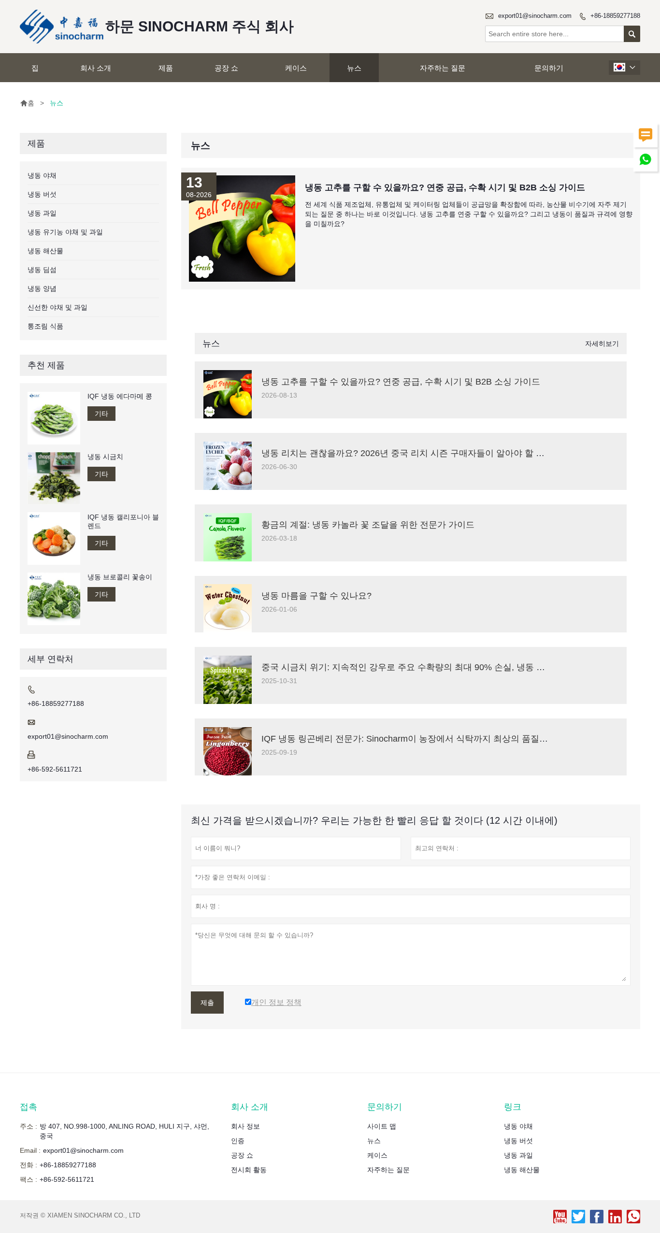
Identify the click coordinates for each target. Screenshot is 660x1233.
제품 (165, 68)
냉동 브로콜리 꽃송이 (119, 577)
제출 (207, 1002)
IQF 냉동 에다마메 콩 (119, 396)
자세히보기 (602, 343)
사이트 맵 (381, 1126)
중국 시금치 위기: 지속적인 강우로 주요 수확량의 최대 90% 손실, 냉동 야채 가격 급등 (427, 667)
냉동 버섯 (42, 194)
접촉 (28, 1107)
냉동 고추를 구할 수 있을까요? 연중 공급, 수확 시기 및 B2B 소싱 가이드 (400, 382)
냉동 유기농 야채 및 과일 (65, 232)
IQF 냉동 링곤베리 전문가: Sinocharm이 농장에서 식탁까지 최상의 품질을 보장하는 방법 (433, 739)
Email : (30, 1150)
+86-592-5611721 (55, 769)
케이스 (296, 68)
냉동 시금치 (105, 456)
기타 (101, 413)
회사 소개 (95, 68)
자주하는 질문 (442, 68)
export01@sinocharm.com (535, 15)
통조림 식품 (45, 326)
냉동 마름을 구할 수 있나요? (316, 596)
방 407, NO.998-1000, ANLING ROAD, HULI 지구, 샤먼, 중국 (124, 1131)
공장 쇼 (226, 68)
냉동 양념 (42, 288)
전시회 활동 (249, 1170)
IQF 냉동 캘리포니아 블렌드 (123, 521)
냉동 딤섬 (42, 269)
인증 (237, 1141)
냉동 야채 (42, 175)
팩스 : (28, 1179)
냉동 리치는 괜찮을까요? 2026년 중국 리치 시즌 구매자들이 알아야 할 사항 (407, 453)
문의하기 (548, 68)
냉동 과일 (42, 213)
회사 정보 (245, 1126)
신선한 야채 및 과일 (57, 307)
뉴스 (354, 68)
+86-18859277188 (615, 15)
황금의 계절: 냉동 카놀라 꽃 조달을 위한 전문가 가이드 (367, 525)
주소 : (28, 1126)
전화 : (28, 1165)
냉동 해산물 (45, 251)
